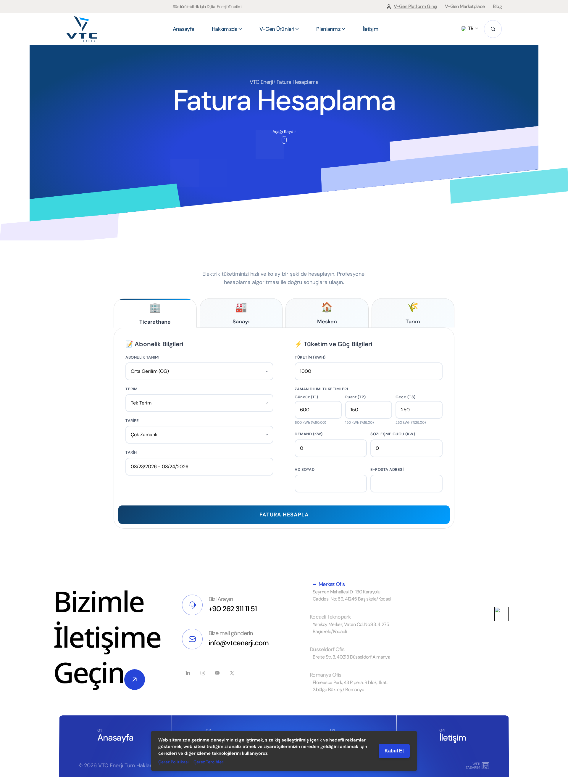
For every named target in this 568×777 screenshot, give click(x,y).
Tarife (132, 420)
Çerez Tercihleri (209, 762)
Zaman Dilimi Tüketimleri (321, 388)
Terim (131, 388)
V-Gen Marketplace (465, 6)
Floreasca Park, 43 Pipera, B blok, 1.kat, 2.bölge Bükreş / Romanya (350, 686)
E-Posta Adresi (387, 469)
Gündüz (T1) (306, 396)
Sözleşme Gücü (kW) (392, 433)
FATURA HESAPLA (284, 514)
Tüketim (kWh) (310, 357)
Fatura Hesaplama (297, 82)
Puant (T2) (355, 396)
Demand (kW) (309, 433)
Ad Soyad (304, 469)
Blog (497, 6)
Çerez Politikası (173, 762)
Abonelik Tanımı (142, 357)
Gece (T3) (406, 396)
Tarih (131, 452)
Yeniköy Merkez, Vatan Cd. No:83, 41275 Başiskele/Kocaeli (351, 628)
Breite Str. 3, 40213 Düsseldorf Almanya (351, 657)
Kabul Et (394, 750)
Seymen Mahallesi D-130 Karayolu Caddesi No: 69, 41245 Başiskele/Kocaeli (352, 595)
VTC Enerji (261, 82)
